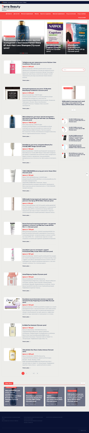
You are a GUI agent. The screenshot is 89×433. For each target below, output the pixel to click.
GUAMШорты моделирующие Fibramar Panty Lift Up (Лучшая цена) (76, 48)
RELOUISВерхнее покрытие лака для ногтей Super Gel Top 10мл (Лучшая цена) (77, 154)
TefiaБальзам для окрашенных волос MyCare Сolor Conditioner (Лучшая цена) (39, 63)
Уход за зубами (82, 13)
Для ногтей (16, 13)
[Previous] (72, 110)
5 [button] (26, 53)
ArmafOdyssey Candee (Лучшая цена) (34, 274)
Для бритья (9, 13)
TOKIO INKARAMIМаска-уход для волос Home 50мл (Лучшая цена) (54, 398)
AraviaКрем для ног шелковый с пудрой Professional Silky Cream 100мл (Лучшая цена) (37, 250)
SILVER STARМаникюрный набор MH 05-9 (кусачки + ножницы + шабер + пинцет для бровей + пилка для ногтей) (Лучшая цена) (76, 138)
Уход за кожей (82, 17)
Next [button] (42, 38)
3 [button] (22, 53)
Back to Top (83, 430)
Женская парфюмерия (27, 13)
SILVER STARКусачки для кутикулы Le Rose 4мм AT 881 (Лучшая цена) (77, 129)
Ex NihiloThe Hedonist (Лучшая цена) (34, 325)
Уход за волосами (71, 13)
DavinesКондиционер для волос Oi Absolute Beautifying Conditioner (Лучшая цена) (36, 89)
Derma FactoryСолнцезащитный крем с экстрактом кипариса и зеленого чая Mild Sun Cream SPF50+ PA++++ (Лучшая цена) (39, 225)
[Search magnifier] (83, 70)
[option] (23, 37)
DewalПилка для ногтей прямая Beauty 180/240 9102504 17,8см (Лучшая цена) (77, 146)
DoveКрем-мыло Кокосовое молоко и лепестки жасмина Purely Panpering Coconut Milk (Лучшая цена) (38, 300)
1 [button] (20, 53)
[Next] (75, 110)
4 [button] (23, 53)
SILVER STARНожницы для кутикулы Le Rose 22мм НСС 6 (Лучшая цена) (77, 120)
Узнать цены (26, 80)
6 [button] (27, 53)
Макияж (37, 13)
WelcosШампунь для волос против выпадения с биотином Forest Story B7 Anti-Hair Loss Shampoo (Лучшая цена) (38, 118)
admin (6, 404)
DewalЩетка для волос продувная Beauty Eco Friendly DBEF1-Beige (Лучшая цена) (21, 45)
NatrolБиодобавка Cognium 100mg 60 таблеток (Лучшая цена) (53, 48)
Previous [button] (4, 38)
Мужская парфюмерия (59, 13)
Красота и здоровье (45, 13)
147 (34, 373)
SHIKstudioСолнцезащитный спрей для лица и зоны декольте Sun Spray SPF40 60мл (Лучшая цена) (39, 200)
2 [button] (21, 53)
